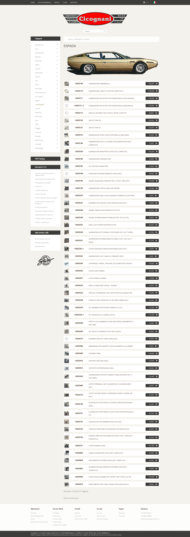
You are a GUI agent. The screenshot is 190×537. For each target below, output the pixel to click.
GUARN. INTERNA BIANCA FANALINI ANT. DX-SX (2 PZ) (109, 218)
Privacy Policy (57, 519)
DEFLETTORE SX (95, 128)
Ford (36, 85)
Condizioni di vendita (60, 525)
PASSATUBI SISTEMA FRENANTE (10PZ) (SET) (105, 174)
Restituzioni (56, 516)
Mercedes (38, 116)
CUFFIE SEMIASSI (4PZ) (97, 446)
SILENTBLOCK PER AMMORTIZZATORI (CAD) (105, 422)
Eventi (33, 519)
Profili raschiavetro (41, 207)
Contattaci (56, 513)
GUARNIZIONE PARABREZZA (99, 84)
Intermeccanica (40, 93)
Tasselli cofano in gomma (43, 218)
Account (99, 513)
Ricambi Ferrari (40, 246)
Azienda (33, 513)
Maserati (38, 112)
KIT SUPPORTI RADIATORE (98, 166)
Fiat (36, 81)
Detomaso (39, 73)
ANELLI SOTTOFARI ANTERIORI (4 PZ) (102, 225)
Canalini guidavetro (41, 190)
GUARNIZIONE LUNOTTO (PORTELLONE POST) (106, 91)
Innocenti (38, 89)
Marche (77, 513)
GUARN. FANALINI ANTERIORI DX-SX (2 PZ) (104, 210)
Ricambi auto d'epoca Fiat (39, 522)
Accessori (78, 516)
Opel (36, 124)
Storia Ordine (101, 516)
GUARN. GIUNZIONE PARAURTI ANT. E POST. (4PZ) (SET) (109, 181)
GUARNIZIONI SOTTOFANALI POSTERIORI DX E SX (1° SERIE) (111, 232)
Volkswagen (39, 148)
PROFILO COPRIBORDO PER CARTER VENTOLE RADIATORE (110, 293)
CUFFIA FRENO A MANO (97, 278)
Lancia (37, 108)
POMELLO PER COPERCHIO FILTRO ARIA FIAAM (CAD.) (108, 300)
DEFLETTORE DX (95, 120)
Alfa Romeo (39, 45)
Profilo (57, 2)
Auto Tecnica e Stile (81, 519)
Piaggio (37, 128)
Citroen (37, 69)
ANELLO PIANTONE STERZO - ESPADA (103, 285)
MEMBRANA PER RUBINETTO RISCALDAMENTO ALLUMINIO (111, 346)
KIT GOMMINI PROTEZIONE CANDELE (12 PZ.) (105, 307)
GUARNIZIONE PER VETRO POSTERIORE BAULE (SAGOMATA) (111, 106)
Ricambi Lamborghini (42, 243)
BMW (37, 65)
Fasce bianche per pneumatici (45, 179)
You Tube (122, 516)
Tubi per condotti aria (42, 222)
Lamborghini (39, 104)
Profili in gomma (40, 194)
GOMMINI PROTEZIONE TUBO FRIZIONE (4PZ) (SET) (108, 203)
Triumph (38, 144)
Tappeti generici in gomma (44, 215)
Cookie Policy (57, 522)
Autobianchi (39, 53)
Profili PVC (38, 187)
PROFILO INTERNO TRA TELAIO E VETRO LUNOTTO (108, 113)
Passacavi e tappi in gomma (44, 211)
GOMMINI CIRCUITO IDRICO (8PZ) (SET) (103, 339)
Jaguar (37, 100)
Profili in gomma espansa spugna (46, 198)
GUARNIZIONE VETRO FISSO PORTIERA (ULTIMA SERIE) (109, 135)
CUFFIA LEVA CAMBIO (97, 271)
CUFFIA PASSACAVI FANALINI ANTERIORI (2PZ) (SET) (108, 249)
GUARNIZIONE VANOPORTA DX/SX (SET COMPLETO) (108, 151)
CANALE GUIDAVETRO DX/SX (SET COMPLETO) (106, 453)
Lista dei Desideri (102, 519)
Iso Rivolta (39, 96)
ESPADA (86, 39)
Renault (38, 136)
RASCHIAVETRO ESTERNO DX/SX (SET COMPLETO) (107, 460)
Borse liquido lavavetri (42, 239)
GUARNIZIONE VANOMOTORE (100, 159)
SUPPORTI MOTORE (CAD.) (98, 361)
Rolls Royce (39, 140)
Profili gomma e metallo (43, 183)
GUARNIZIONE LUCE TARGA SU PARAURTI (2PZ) (106, 256)
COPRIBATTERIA (95, 353)
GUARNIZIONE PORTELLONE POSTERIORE (104, 188)
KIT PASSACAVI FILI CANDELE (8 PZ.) (102, 315)
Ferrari (37, 77)
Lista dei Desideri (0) (44, 2)
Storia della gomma (37, 516)
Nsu (36, 120)
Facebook (122, 513)
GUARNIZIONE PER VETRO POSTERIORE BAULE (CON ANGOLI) (111, 98)
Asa (36, 49)
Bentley (38, 57)
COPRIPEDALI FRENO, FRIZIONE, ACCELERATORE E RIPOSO (110, 263)
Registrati (73, 2)
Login (65, 2)
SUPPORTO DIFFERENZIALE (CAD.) (101, 368)
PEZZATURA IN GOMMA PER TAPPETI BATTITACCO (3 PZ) (110, 477)
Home (33, 2)
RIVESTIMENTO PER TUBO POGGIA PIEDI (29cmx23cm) (109, 484)
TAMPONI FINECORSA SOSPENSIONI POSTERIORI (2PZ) (109, 429)
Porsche (38, 132)
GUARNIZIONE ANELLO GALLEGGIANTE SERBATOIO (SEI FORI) (111, 195)
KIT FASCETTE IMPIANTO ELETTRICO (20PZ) (105, 331)
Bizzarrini (38, 61)
